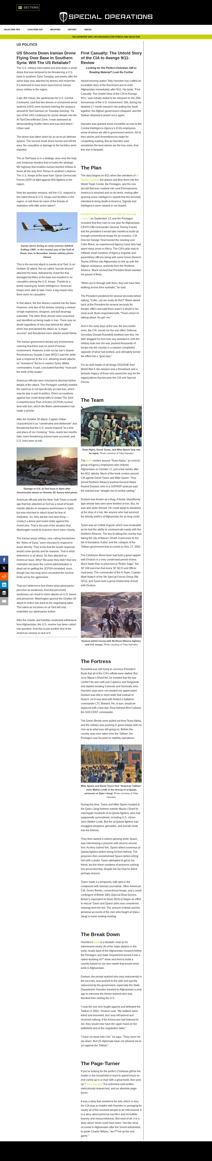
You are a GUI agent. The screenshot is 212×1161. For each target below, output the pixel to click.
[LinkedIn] (4, 584)
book (89, 460)
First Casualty (93, 1084)
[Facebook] (4, 560)
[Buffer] (4, 593)
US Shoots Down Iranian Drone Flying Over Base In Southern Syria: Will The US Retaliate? (46, 58)
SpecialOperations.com (106, 17)
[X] (4, 568)
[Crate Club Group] (106, 1151)
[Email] (4, 601)
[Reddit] (4, 576)
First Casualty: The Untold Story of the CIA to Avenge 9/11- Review (111, 58)
